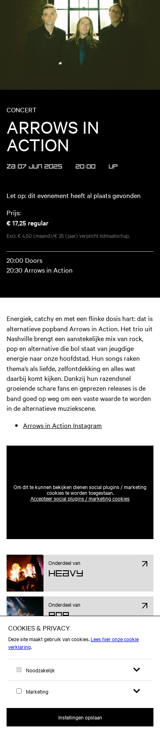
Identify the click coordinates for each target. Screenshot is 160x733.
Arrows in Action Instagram (62, 425)
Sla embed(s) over (113, 425)
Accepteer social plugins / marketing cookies (80, 498)
